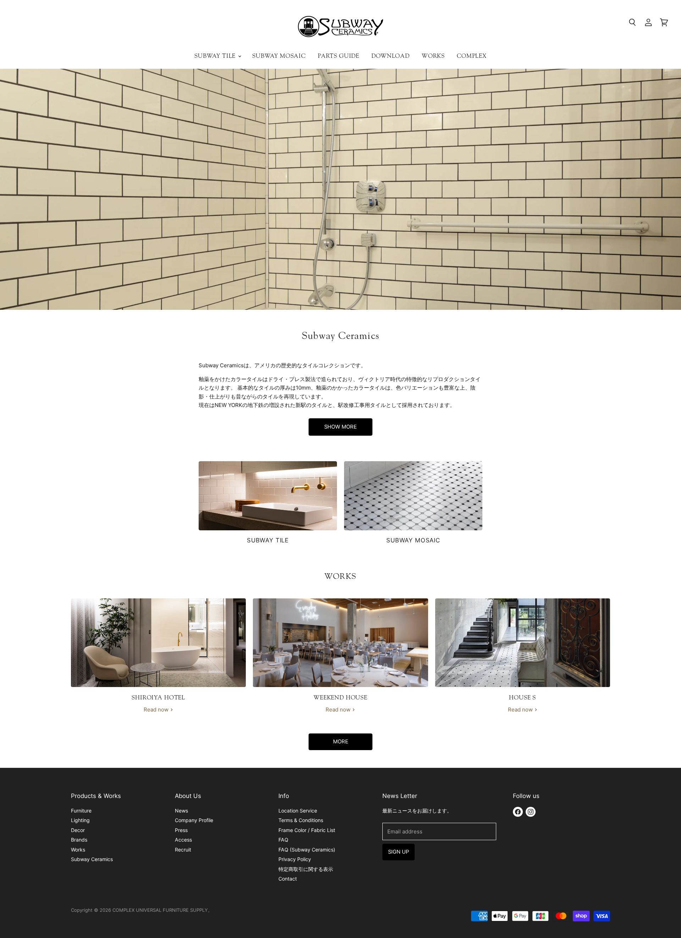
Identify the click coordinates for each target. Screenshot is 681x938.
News (181, 811)
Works (433, 55)
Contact (287, 879)
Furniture (81, 811)
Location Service (297, 811)
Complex (472, 55)
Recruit (183, 850)
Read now (157, 709)
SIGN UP (398, 852)
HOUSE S (522, 697)
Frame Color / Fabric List (306, 830)
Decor (78, 830)
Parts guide (338, 55)
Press (181, 830)
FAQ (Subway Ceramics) (306, 850)
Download (390, 55)
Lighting (80, 820)
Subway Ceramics (92, 859)
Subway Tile (215, 55)
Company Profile (194, 820)
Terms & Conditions (300, 820)
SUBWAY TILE (268, 540)
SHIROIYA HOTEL (158, 697)
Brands (79, 840)
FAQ (283, 840)
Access (183, 840)
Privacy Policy (294, 859)
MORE (340, 741)
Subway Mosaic (279, 55)
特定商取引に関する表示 (305, 869)
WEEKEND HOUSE (340, 697)
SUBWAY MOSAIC (413, 540)
